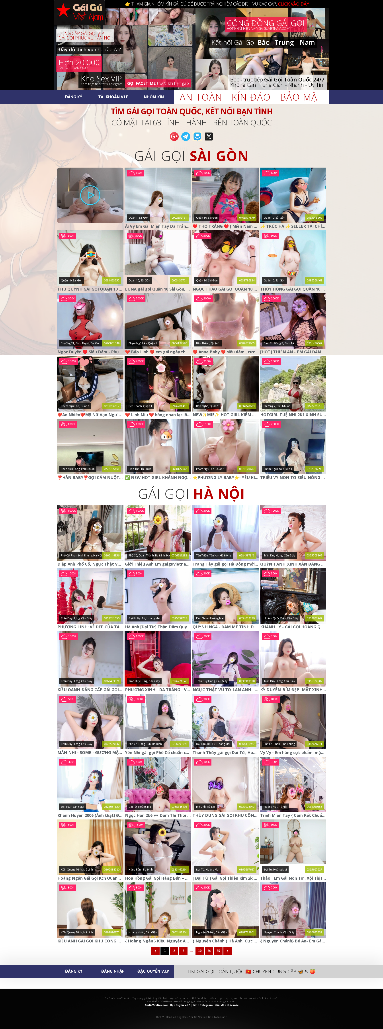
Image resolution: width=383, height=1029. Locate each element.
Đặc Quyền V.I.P (153, 971)
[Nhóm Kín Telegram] (197, 141)
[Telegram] (185, 141)
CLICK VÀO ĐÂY (293, 4)
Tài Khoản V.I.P (113, 96)
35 (218, 951)
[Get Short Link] (174, 141)
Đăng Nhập (113, 971)
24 (209, 951)
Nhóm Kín (154, 96)
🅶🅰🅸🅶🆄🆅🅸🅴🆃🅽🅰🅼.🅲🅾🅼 (84, 18)
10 (199, 951)
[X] (208, 141)
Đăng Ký (73, 96)
